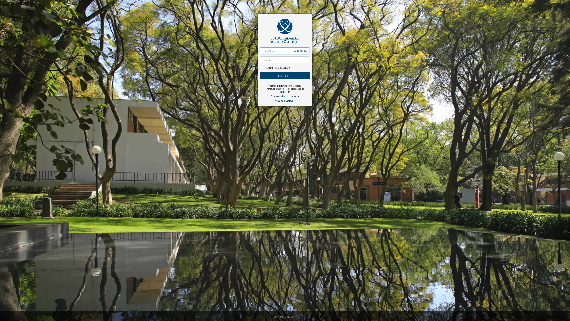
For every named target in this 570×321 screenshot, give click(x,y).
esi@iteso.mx (284, 91)
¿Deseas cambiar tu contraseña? (285, 96)
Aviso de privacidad (284, 100)
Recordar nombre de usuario (276, 67)
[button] (285, 75)
